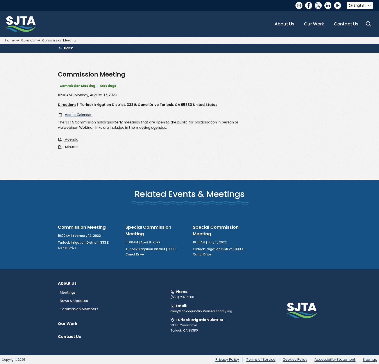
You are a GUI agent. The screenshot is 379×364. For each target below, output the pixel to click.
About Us (284, 24)
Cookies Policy (295, 359)
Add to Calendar (78, 114)
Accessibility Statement (335, 359)
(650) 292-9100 (182, 297)
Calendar (28, 40)
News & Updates (74, 300)
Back (68, 48)
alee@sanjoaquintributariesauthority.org (201, 311)
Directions (67, 104)
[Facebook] (308, 5)
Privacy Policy (227, 359)
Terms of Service (260, 359)
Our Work (67, 323)
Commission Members (79, 309)
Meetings (67, 292)
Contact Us (346, 24)
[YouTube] (337, 5)
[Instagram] (298, 5)
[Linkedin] (327, 5)
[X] (318, 5)
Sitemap (370, 359)
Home (10, 40)
